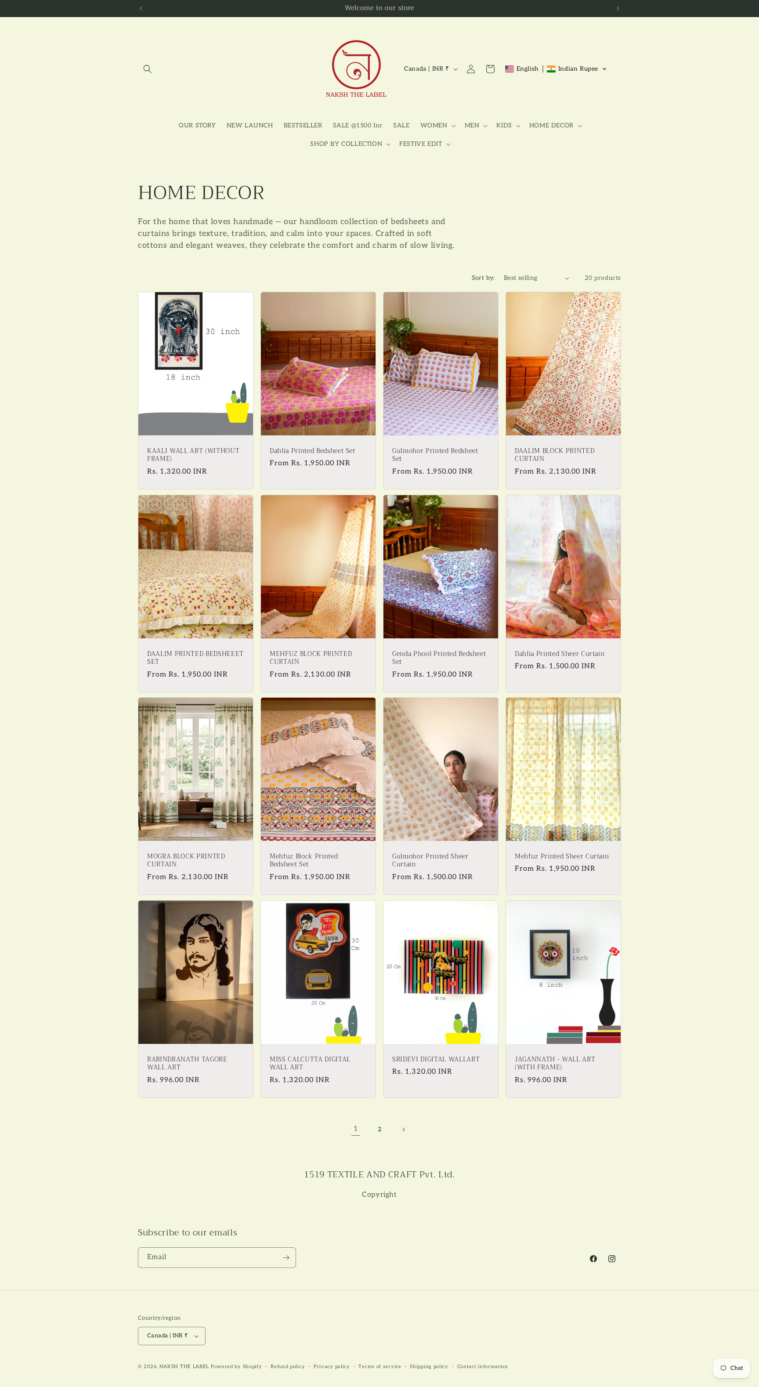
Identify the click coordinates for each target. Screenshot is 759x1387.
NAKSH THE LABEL (184, 1366)
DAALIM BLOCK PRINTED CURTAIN (554, 455)
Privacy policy (332, 1366)
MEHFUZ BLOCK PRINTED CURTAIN (311, 658)
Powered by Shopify (236, 1366)
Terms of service (379, 1366)
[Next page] (403, 1129)
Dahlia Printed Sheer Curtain (559, 654)
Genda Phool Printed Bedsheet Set (439, 658)
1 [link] (356, 1129)
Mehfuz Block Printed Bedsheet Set (304, 861)
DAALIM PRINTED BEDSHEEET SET (195, 658)
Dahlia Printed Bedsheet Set (312, 451)
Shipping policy (429, 1366)
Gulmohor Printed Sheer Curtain (430, 861)
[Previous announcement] (141, 8)
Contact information (482, 1366)
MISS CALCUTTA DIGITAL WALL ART (310, 1064)
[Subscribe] (286, 1257)
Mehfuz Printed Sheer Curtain (562, 857)
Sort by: (483, 278)
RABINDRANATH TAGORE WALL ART (187, 1064)
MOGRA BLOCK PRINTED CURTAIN (186, 861)
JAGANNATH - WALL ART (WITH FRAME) (555, 1064)
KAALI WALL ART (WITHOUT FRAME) (193, 455)
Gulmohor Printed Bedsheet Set (435, 455)
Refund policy (288, 1366)
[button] (147, 69)
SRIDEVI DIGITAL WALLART (436, 1060)
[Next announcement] (618, 8)
